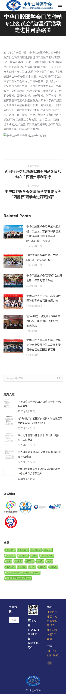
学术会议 (23, 556)
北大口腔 (10, 567)
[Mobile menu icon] (60, 5)
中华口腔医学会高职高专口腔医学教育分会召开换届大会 (43, 298)
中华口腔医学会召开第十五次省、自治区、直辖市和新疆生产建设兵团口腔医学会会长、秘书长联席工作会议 (43, 234)
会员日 (22, 567)
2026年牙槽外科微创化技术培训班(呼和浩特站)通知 (39, 454)
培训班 (48, 550)
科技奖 (42, 567)
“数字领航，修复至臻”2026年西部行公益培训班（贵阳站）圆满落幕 (43, 321)
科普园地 (10, 556)
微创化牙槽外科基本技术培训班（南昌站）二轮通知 (38, 437)
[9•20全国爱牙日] (11, 522)
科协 (32, 567)
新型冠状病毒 (47, 556)
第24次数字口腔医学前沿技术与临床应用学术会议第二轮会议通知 (40, 420)
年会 (49, 561)
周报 (34, 556)
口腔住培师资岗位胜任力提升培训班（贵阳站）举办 (43, 258)
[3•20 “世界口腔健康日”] (40, 507)
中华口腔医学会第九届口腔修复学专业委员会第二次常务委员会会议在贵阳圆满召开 (43, 344)
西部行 (30, 561)
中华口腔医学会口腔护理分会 (18, 578)
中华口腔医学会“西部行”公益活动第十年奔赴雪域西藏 (44, 278)
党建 (8, 561)
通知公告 (23, 550)
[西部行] (55, 507)
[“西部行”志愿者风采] (11, 507)
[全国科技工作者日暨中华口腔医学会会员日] (25, 507)
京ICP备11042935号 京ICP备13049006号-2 (33, 634)
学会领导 (10, 550)
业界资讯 (36, 550)
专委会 (18, 561)
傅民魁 (53, 567)
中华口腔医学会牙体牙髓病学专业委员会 (23, 573)
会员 (40, 561)
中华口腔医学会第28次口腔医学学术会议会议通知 (40, 404)
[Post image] (13, 232)
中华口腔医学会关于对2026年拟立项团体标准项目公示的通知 (39, 471)
